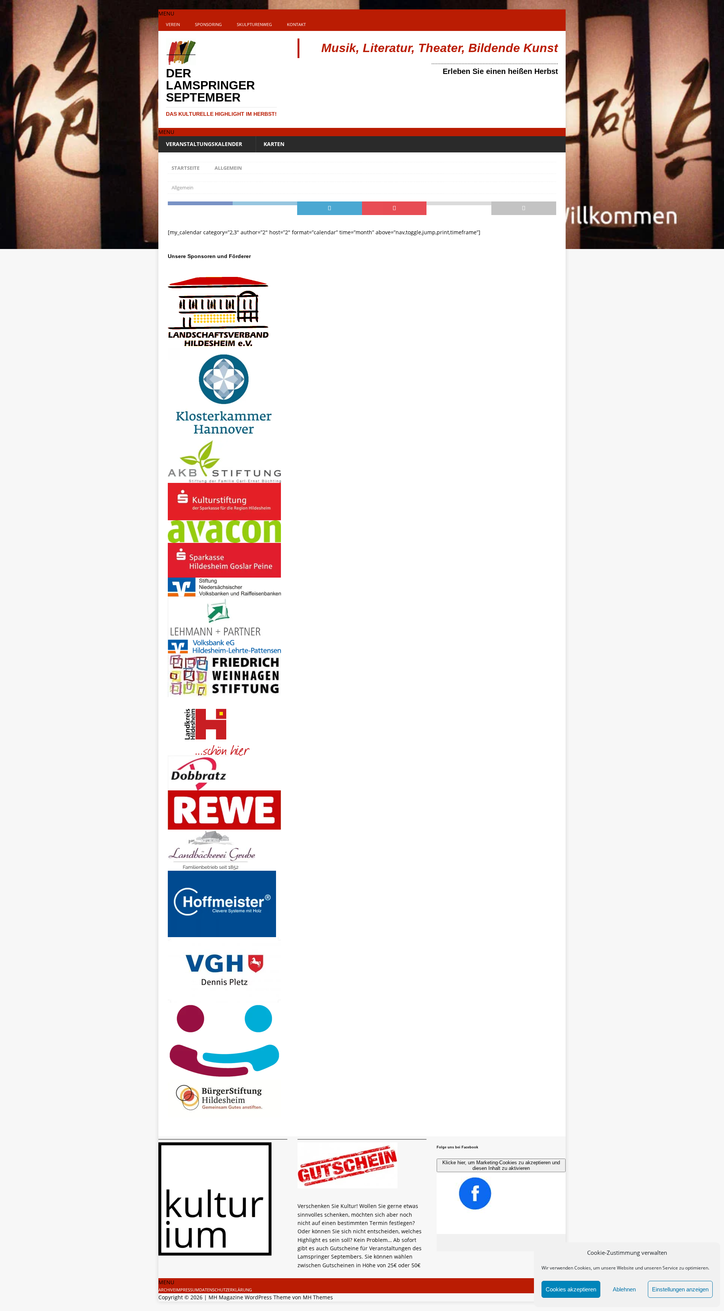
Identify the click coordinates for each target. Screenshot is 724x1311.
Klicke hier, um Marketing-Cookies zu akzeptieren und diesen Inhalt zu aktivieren (501, 1165)
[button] (166, 13)
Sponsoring (208, 24)
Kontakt (296, 24)
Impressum (187, 1290)
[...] (302, 1273)
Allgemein (182, 187)
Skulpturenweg (254, 24)
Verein (173, 24)
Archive (166, 1290)
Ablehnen (624, 1289)
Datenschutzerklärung (225, 1290)
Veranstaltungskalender (204, 144)
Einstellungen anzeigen (680, 1289)
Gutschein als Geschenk (341, 1193)
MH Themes (318, 1297)
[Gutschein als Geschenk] (347, 1184)
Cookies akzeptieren (571, 1289)
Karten (274, 144)
